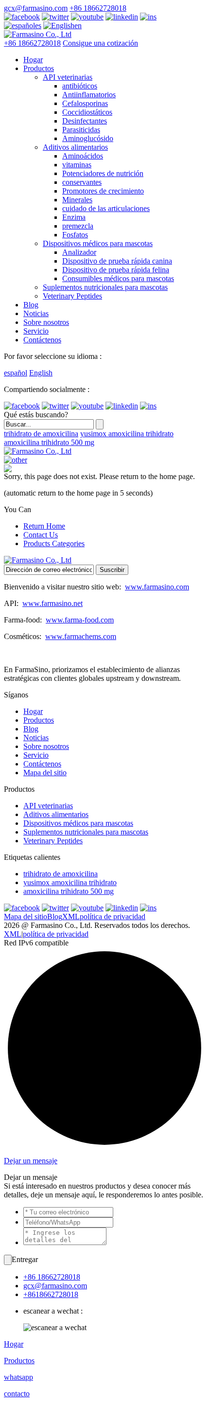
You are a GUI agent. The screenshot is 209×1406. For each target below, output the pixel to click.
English (40, 373)
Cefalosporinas (85, 103)
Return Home (44, 526)
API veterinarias (67, 77)
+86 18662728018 (98, 8)
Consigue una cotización (100, 43)
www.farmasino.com (157, 587)
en (78, 25)
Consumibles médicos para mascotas (118, 278)
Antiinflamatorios (89, 94)
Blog (30, 305)
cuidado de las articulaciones (106, 208)
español (15, 373)
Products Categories (54, 543)
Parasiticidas (81, 129)
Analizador (79, 252)
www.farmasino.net (52, 603)
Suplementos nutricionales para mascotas (105, 287)
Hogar (33, 59)
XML (71, 916)
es (38, 25)
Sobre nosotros (46, 322)
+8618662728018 (50, 1294)
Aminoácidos (82, 156)
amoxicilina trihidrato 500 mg (49, 442)
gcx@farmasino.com (36, 8)
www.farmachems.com (80, 636)
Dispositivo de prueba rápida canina (117, 261)
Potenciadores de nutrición (102, 173)
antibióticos (79, 86)
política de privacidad (112, 916)
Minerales (77, 200)
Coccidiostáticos (87, 112)
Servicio (36, 331)
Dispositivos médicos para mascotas (98, 243)
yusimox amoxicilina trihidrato (127, 433)
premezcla (77, 226)
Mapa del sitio (45, 772)
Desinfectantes (84, 121)
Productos (38, 68)
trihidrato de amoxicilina (41, 433)
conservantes (82, 182)
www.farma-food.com (80, 620)
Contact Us (40, 535)
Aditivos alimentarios (75, 147)
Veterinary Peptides (72, 296)
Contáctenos (42, 340)
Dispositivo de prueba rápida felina (115, 270)
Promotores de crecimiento (103, 191)
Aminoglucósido (87, 138)
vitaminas (76, 164)
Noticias (36, 313)
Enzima (74, 217)
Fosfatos (75, 235)
